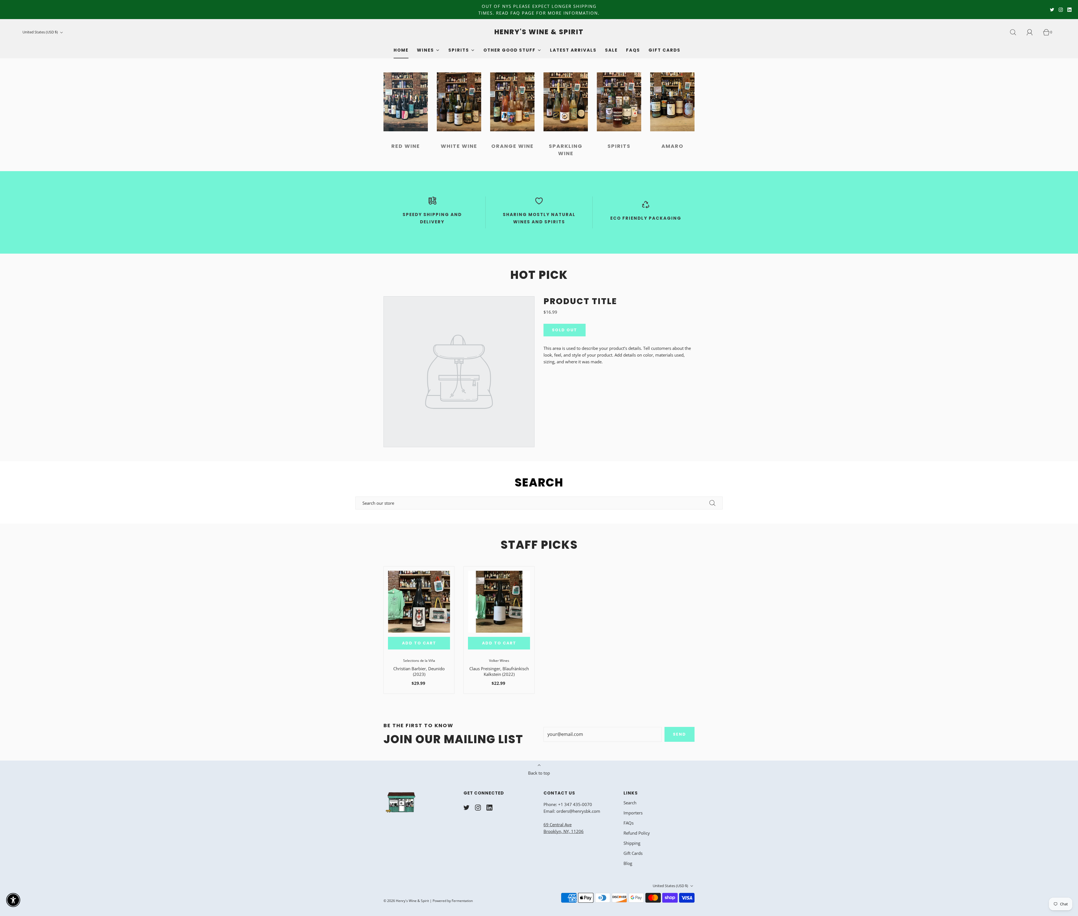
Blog (627, 863)
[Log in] (1033, 32)
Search (629, 802)
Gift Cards (664, 50)
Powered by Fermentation (453, 900)
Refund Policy (636, 833)
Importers (633, 813)
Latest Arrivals (573, 50)
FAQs (633, 50)
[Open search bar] (1016, 32)
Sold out (564, 330)
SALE (611, 50)
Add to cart (419, 643)
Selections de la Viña (419, 660)
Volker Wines (499, 660)
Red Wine (405, 146)
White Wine (459, 146)
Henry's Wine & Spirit (539, 32)
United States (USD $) (40, 32)
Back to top (539, 773)
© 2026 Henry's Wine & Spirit (406, 900)
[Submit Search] (712, 503)
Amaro (672, 146)
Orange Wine (512, 146)
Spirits (619, 146)
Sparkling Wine (566, 150)
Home (401, 50)
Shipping (631, 843)
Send (679, 734)
